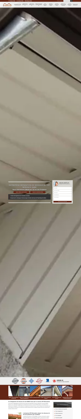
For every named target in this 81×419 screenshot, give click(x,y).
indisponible (12, 0)
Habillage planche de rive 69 (51, 5)
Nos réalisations (21, 192)
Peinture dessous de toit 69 (57, 5)
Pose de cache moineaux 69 (75, 4)
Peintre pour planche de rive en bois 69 (63, 5)
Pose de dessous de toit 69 (70, 5)
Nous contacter (38, 192)
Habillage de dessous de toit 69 (31, 5)
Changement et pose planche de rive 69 (17, 4)
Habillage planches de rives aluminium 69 (38, 5)
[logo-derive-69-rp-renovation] (7, 5)
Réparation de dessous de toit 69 (25, 5)
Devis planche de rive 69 (45, 5)
